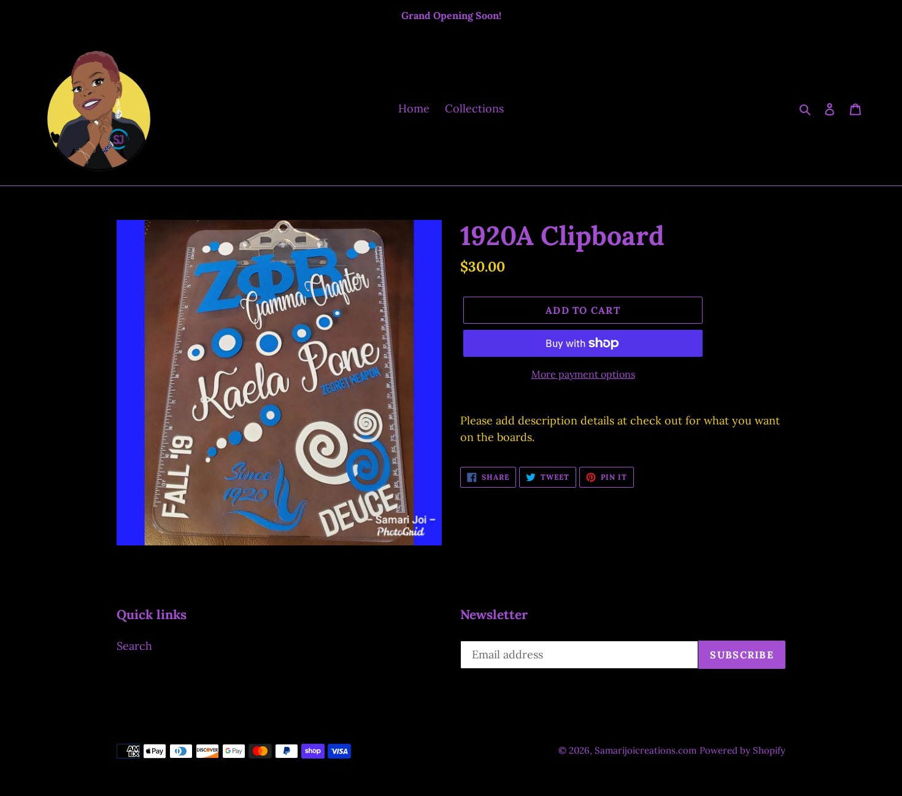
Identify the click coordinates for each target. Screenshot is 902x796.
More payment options (583, 374)
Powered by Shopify (742, 750)
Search (134, 646)
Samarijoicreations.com (645, 750)
